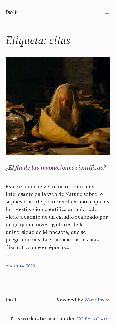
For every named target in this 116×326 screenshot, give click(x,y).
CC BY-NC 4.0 (92, 318)
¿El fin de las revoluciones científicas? (56, 167)
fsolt (11, 11)
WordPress (97, 299)
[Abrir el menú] (107, 12)
